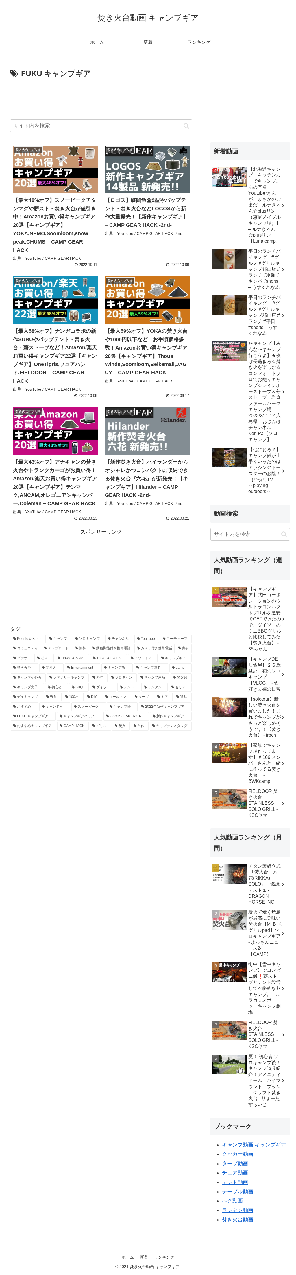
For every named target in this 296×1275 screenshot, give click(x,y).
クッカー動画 (237, 1154)
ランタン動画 (237, 1210)
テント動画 (235, 1182)
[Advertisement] (101, 97)
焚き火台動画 (237, 1219)
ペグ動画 (232, 1201)
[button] (186, 125)
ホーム (128, 1257)
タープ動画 (235, 1163)
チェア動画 (235, 1173)
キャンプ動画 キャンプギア (254, 1145)
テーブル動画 (237, 1191)
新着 (144, 1257)
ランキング (164, 1257)
